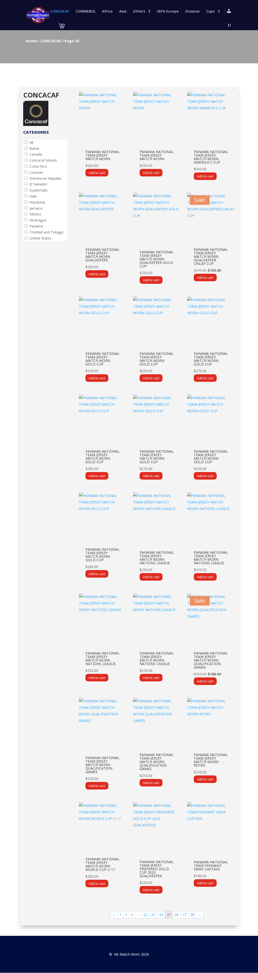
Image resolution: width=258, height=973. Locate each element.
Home (31, 40)
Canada (35, 154)
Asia (122, 12)
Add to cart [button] (97, 172)
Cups (210, 12)
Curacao (36, 172)
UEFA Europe (168, 12)
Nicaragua (37, 220)
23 (153, 914)
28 (192, 914)
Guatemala (38, 190)
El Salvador (38, 184)
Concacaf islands (43, 160)
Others (139, 12)
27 (184, 914)
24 (161, 914)
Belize (34, 148)
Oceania (192, 12)
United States (40, 238)
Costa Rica (38, 166)
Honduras (37, 202)
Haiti (33, 196)
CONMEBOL (85, 12)
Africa (107, 12)
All (31, 142)
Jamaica (35, 208)
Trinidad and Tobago (46, 232)
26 (177, 914)
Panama (36, 226)
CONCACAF (59, 12)
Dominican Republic (45, 178)
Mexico (35, 214)
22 (145, 914)
